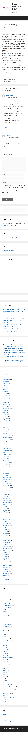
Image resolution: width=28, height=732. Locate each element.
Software (5, 672)
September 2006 (7, 504)
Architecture (6, 599)
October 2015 (6, 408)
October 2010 (6, 437)
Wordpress (6, 699)
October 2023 (6, 379)
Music (4, 655)
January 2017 (6, 404)
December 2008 (7, 465)
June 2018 (5, 394)
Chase (4, 611)
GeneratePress (14, 730)
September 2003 (7, 575)
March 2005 (6, 538)
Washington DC (7, 693)
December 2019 (7, 391)
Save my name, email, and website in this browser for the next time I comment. (14, 186)
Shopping (5, 670)
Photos (4, 660)
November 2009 (7, 448)
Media (4, 651)
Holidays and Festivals (9, 636)
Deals (4, 620)
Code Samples (6, 614)
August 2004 (6, 552)
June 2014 (5, 416)
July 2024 (5, 377)
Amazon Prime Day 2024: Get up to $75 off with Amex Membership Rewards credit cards (13, 320)
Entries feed (6, 716)
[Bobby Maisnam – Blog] (6, 8)
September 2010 (7, 440)
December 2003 (7, 569)
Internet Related (8, 77)
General (5, 632)
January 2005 (6, 542)
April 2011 (5, 431)
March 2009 (6, 460)
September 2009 (7, 452)
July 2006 (5, 506)
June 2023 (5, 381)
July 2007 (5, 492)
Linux (4, 645)
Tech (4, 676)
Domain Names (7, 626)
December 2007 (7, 481)
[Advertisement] (14, 276)
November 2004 (7, 546)
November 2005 (7, 523)
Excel (4, 628)
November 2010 (7, 435)
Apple (4, 597)
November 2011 (7, 423)
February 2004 (7, 565)
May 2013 (5, 419)
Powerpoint (6, 664)
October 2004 (6, 548)
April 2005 (5, 536)
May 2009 (5, 458)
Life (4, 643)
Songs (4, 674)
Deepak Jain (6, 352)
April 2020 (5, 387)
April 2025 (5, 375)
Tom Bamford (10, 95)
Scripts (4, 668)
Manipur (5, 647)
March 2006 (6, 515)
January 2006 (6, 519)
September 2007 (7, 488)
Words (4, 701)
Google (5, 634)
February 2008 (7, 477)
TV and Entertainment (9, 682)
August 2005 (6, 527)
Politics (5, 662)
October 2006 (6, 502)
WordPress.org (7, 721)
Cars (4, 609)
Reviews (5, 666)
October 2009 (6, 450)
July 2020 (5, 385)
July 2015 (5, 410)
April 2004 (5, 561)
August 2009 (6, 454)
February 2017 (7, 402)
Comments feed (7, 719)
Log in (4, 714)
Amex (4, 595)
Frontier (5, 630)
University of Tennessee (9, 687)
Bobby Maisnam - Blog (17, 6)
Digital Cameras (7, 624)
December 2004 (7, 544)
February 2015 (7, 412)
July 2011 (5, 427)
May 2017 (5, 398)
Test (4, 348)
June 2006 (5, 508)
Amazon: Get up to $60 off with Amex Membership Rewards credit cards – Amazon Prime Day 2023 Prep (12, 329)
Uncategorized (7, 685)
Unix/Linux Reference (8, 689)
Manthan (5, 649)
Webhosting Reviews (8, 697)
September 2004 (7, 550)
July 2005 (5, 529)
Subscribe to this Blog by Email (11, 238)
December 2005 (7, 521)
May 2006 (5, 511)
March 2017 (6, 400)
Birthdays (5, 603)
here (20, 36)
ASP (4, 601)
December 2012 (7, 421)
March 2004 (6, 563)
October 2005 (6, 525)
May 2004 (5, 559)
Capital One (6, 607)
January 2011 (6, 433)
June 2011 (5, 429)
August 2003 (6, 577)
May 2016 (5, 406)
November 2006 (7, 500)
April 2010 (5, 442)
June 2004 (5, 557)
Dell (4, 622)
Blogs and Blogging (8, 605)
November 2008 (7, 467)
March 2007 (6, 496)
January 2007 (6, 498)
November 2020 (7, 383)
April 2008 (5, 475)
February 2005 (7, 540)
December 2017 (7, 396)
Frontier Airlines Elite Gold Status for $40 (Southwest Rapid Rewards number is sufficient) (14, 311)
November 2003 (7, 571)
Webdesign (6, 695)
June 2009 (5, 456)
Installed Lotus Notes (9, 79)
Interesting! (6, 639)
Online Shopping (7, 657)
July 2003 (5, 580)
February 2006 (7, 517)
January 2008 (6, 479)
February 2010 (7, 444)
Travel (4, 680)
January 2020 (6, 389)
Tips (4, 678)
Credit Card (6, 618)
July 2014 (5, 414)
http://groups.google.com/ (9, 64)
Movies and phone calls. (10, 81)
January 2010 (6, 446)
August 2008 (6, 469)
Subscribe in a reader (8, 250)
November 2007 (7, 483)
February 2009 (7, 462)
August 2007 (6, 490)
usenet (8, 135)
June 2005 (5, 531)
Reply (5, 127)
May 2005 (5, 534)
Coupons (5, 616)
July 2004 (5, 554)
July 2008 (5, 471)
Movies (5, 653)
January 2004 (6, 567)
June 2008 (5, 473)
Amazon (5, 593)
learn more (7, 225)
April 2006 (5, 513)
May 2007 (5, 494)
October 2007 (6, 485)
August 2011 (6, 425)
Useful (4, 691)
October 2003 (6, 573)
